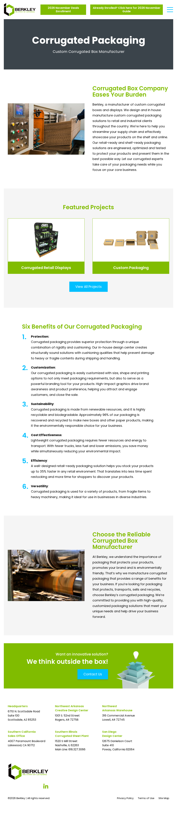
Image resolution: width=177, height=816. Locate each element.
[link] (46, 246)
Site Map (164, 798)
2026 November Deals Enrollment (63, 9)
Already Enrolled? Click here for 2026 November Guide (126, 9)
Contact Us (92, 674)
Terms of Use (146, 798)
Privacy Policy (125, 798)
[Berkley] (20, 9)
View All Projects (88, 286)
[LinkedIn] (45, 786)
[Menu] (170, 9)
